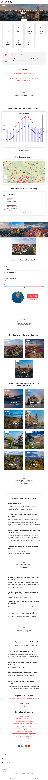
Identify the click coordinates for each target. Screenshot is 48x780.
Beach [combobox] (6, 275)
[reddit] (26, 746)
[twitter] (22, 746)
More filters (32, 299)
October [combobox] (7, 280)
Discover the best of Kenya (24, 738)
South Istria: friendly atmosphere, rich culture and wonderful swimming (24, 723)
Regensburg (10, 195)
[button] (5, 176)
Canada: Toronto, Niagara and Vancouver (24, 736)
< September (15, 19)
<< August (6, 19)
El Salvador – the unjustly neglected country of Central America (24, 734)
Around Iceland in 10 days (24, 716)
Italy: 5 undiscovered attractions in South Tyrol (24, 721)
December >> (43, 19)
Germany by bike (24, 706)
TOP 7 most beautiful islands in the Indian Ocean (24, 731)
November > (33, 19)
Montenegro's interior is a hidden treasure (24, 718)
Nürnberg (10, 210)
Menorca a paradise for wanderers (24, 726)
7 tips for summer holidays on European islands (24, 714)
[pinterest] (29, 746)
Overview (24, 17)
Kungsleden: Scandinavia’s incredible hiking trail (24, 724)
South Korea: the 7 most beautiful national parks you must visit (24, 733)
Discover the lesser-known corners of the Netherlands (24, 719)
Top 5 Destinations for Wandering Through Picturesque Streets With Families (24, 698)
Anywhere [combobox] (7, 269)
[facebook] (19, 746)
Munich (15, 195)
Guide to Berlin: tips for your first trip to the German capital (24, 728)
